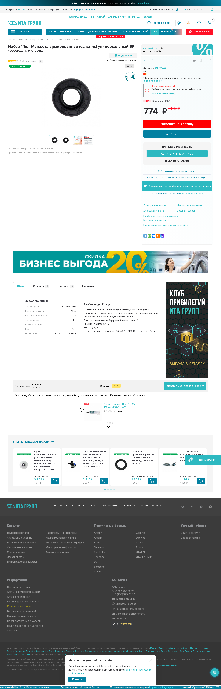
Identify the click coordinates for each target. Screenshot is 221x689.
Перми (51, 651)
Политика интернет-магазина (25, 625)
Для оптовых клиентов (189, 205)
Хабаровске (25, 654)
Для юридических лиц (177, 146)
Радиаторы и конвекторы (61, 532)
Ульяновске (12, 654)
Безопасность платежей (21, 611)
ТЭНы (81, 31)
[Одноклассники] (158, 236)
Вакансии (129, 506)
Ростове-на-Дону (22, 651)
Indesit (139, 542)
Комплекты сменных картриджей (65, 542)
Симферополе (129, 651)
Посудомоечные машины (22, 542)
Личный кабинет (111, 506)
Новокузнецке (105, 651)
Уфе (33, 651)
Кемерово (117, 651)
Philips (139, 547)
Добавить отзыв (28, 61)
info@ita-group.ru (125, 599)
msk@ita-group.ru (177, 160)
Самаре (10, 651)
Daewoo (140, 537)
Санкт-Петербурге (166, 648)
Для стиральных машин (102, 31)
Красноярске (42, 651)
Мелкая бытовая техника (61, 537)
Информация (53, 10)
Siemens (99, 547)
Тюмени (188, 651)
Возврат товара (190, 537)
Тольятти (197, 651)
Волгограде (173, 651)
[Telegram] (145, 236)
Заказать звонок (195, 9)
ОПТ (177, 31)
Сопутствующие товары (122, 60)
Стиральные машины (19, 537)
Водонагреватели (18, 532)
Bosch (97, 542)
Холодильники (16, 552)
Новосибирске (182, 648)
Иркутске (206, 651)
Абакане (141, 651)
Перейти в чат (124, 618)
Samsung (99, 566)
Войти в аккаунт (190, 532)
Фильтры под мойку (57, 552)
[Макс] (162, 236)
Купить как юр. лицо (177, 153)
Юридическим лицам (84, 10)
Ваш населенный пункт (191, 193)
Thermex (99, 557)
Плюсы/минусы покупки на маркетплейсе (165, 225)
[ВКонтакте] (153, 236)
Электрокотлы (15, 557)
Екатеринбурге (153, 651)
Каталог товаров (63, 506)
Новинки (166, 31)
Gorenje (140, 532)
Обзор (21, 286)
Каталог (25, 31)
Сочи (182, 651)
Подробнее (125, 55)
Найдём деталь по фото (129, 608)
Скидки (81, 506)
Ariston (98, 532)
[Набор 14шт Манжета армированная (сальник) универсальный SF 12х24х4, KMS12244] (54, 140)
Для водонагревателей (135, 31)
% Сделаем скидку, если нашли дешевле (177, 171)
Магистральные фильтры (61, 547)
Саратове (70, 651)
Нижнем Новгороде (199, 648)
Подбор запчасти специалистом (160, 216)
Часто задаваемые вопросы (23, 601)
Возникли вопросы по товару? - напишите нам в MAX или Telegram (177, 177)
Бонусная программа (154, 219)
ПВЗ (155, 31)
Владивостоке (91, 651)
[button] (169, 330)
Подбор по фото (161, 22)
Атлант (98, 537)
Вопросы (65, 286)
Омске (164, 651)
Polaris (98, 571)
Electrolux (99, 552)
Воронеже (60, 651)
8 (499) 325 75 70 (160, 9)
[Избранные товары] (199, 23)
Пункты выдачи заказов (21, 616)
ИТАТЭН (52, 31)
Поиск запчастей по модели (24, 621)
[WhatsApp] (149, 236)
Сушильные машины (19, 547)
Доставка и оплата (36, 10)
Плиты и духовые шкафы (22, 561)
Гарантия (88, 286)
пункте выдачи (67, 654)
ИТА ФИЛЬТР (67, 31)
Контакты (67, 10)
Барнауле (79, 651)
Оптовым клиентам (18, 587)
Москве (153, 648)
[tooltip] (177, 9)
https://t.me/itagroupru (129, 687)
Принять (77, 679)
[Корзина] (210, 23)
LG (95, 561)
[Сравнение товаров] (189, 23)
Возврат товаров (186, 210)
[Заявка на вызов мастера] (179, 23)
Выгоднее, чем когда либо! (110, 3)
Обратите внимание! (109, 36)
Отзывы (40, 286)
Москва (120, 587)
